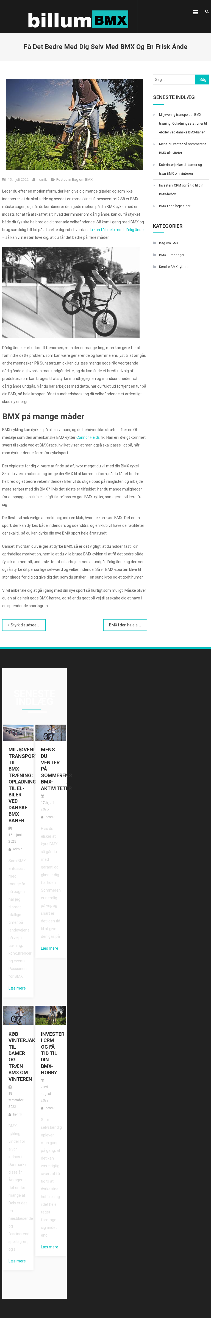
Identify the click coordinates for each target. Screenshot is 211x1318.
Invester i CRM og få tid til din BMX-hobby (181, 189)
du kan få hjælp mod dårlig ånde (116, 230)
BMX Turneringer (171, 255)
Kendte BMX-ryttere (173, 267)
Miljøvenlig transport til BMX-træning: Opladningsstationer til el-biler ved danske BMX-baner (183, 123)
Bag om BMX (82, 179)
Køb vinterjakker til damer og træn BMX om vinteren (180, 169)
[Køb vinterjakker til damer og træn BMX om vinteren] (18, 1015)
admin (18, 849)
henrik (42, 179)
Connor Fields (88, 437)
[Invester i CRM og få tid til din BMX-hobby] (50, 1015)
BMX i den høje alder (126, 625)
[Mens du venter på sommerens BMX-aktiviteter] (50, 732)
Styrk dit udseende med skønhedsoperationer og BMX (28, 625)
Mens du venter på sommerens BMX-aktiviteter (183, 148)
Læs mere (17, 988)
